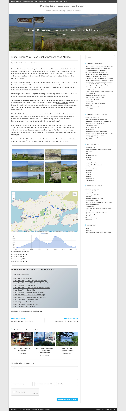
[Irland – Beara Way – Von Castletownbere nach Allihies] (20, 154)
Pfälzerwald (89, 170)
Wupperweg (89, 219)
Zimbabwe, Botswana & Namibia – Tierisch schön (99, 78)
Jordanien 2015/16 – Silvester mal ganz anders (99, 84)
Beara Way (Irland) (91, 191)
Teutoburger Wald (90, 178)
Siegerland (88, 176)
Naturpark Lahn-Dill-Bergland (93, 165)
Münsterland (89, 161)
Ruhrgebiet (89, 172)
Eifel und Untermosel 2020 (93, 127)
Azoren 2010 (89, 105)
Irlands (58, 71)
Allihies (45, 125)
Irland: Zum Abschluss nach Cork (24, 306)
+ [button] (13, 193)
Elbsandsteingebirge (91, 155)
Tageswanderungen (41, 1)
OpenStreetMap (34, 231)
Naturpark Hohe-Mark (91, 163)
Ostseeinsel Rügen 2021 (92, 117)
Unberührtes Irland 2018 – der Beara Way (97, 74)
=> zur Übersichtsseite (20, 274)
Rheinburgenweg (90, 214)
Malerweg (88, 210)
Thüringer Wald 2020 (91, 125)
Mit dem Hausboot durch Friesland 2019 (97, 70)
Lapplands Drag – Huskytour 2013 (95, 97)
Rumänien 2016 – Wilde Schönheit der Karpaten (99, 82)
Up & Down (51, 1)
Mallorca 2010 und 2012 (92, 99)
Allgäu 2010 (89, 139)
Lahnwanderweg (90, 206)
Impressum (99, 409)
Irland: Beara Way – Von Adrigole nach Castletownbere (32, 283)
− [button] (13, 196)
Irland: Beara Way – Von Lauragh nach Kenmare (29, 297)
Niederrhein (89, 167)
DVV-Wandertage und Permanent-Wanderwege (98, 149)
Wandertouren (37, 311)
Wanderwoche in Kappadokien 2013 (95, 95)
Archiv (65, 1)
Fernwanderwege (28, 1)
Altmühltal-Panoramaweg (92, 189)
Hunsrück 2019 (90, 129)
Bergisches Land (90, 147)
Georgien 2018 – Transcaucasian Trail (96, 72)
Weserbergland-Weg (91, 217)
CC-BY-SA (65, 231)
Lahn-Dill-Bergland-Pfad (92, 204)
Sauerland (88, 174)
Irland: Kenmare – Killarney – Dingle (25, 299)
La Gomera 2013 (90, 93)
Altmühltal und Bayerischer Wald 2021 (96, 119)
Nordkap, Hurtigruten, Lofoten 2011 (95, 103)
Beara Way (30, 63)
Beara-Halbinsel (58, 100)
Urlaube (18, 1)
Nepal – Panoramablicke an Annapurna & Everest (99, 80)
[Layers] (75, 194)
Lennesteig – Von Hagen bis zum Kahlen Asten (99, 208)
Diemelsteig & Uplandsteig (93, 195)
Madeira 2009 (89, 109)
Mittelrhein (88, 159)
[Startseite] (60, 34)
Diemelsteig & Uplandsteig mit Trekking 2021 (98, 121)
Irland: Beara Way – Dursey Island (24, 290)
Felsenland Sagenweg (92, 137)
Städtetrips (89, 230)
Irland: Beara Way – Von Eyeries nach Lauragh (29, 295)
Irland (64, 34)
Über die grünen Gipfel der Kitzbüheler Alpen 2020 (99, 66)
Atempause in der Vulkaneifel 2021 (95, 123)
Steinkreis (28, 94)
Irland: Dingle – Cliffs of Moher (23, 302)
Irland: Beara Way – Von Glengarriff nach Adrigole (30, 280)
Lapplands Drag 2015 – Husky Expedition (97, 88)
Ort (26, 71)
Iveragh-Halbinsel (62, 102)
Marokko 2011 (89, 101)
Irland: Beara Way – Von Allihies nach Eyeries (28, 292)
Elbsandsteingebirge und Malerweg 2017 (97, 131)
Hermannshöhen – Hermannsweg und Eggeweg (99, 202)
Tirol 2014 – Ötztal (91, 89)
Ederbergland (89, 151)
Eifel (87, 153)
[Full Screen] (13, 198)
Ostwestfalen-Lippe (91, 168)
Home (13, 1)
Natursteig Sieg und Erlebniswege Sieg (96, 212)
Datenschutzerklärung (109, 409)
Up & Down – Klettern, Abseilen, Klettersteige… (99, 232)
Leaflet (24, 231)
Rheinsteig (88, 216)
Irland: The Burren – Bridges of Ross (25, 304)
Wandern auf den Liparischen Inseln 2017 (97, 76)
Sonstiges (59, 1)
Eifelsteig (88, 196)
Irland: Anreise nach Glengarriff (23, 278)
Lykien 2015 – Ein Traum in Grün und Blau (97, 86)
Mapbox (75, 231)
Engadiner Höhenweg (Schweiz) (94, 107)
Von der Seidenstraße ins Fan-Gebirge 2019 (98, 68)
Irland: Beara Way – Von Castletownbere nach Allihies (31, 287)
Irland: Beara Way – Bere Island (24, 285)
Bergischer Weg (90, 193)
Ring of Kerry (15, 105)
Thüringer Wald (90, 180)
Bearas (36, 114)
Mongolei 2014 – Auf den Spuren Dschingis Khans (100, 91)
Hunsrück (88, 157)
